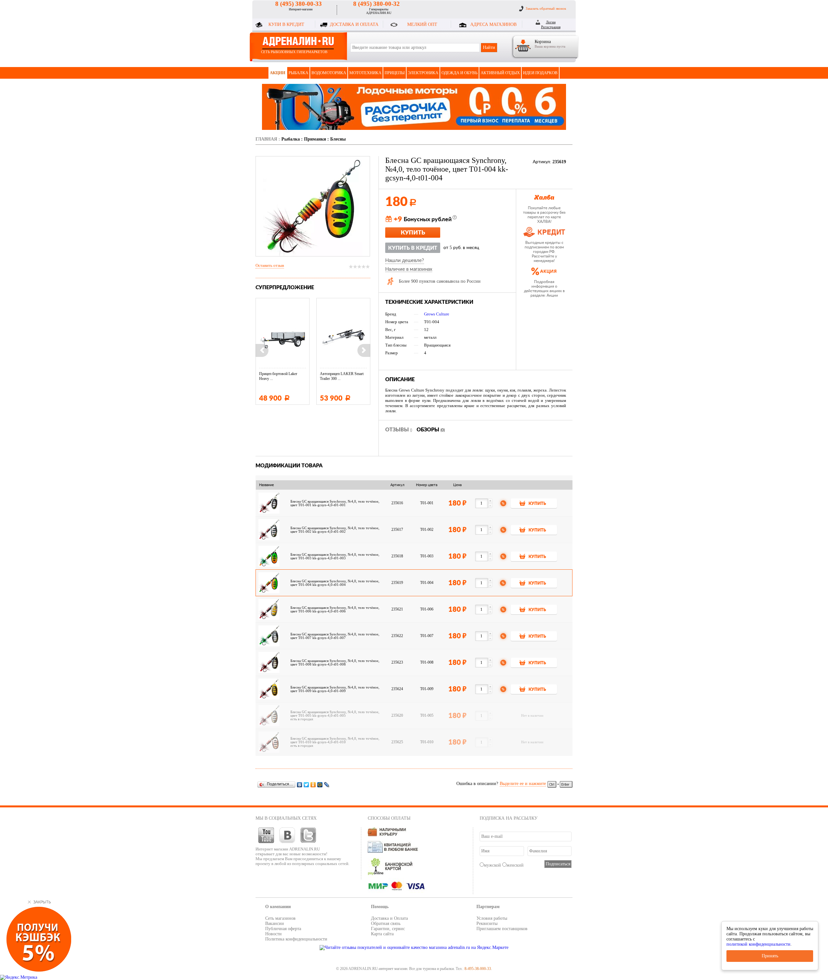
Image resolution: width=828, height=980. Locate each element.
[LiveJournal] (326, 785)
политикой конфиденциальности (758, 944)
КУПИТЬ (537, 504)
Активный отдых (500, 72)
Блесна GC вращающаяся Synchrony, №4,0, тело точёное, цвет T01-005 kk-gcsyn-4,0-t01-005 (334, 713)
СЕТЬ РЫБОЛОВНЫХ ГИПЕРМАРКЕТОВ (294, 52)
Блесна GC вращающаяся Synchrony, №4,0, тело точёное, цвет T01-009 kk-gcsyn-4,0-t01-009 (334, 689)
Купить (413, 233)
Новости (273, 933)
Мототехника (365, 72)
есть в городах (301, 719)
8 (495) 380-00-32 (376, 3)
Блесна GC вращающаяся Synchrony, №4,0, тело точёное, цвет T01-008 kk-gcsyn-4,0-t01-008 (334, 662)
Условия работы (491, 918)
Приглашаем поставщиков (502, 928)
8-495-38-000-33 (477, 968)
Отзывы (398, 429)
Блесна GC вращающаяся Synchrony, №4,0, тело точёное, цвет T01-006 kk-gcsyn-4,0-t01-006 (334, 609)
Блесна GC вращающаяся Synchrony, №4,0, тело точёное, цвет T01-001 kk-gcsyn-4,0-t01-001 (334, 503)
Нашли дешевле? (404, 260)
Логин (551, 22)
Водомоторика (328, 72)
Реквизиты (486, 923)
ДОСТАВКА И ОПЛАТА (354, 24)
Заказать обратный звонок (546, 8)
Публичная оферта (283, 928)
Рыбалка (298, 72)
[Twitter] (306, 785)
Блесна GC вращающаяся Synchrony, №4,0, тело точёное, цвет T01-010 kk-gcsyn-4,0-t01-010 (334, 740)
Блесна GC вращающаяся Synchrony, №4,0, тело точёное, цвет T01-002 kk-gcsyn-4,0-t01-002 (334, 529)
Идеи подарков (540, 72)
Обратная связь (385, 923)
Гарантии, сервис (388, 928)
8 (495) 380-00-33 (298, 3)
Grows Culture (436, 314)
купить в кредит (412, 248)
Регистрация (551, 27)
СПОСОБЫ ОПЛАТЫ (389, 818)
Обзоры (431, 429)
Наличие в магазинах (408, 269)
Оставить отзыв (270, 265)
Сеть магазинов (280, 918)
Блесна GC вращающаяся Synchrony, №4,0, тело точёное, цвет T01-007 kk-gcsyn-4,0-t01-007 (334, 636)
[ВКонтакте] (299, 785)
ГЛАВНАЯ (266, 139)
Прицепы (395, 72)
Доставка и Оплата (389, 918)
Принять (770, 955)
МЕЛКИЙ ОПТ (422, 24)
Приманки (315, 139)
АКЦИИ (277, 72)
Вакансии (274, 923)
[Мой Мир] (320, 785)
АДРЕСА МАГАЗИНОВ (493, 24)
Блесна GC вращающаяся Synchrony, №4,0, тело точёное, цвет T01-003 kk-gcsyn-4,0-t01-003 (334, 556)
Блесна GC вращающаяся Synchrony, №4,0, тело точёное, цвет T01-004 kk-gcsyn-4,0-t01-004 (334, 583)
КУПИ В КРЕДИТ (286, 24)
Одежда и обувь (459, 72)
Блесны (338, 139)
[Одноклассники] (313, 785)
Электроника (423, 72)
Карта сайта (382, 933)
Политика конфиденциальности (296, 939)
